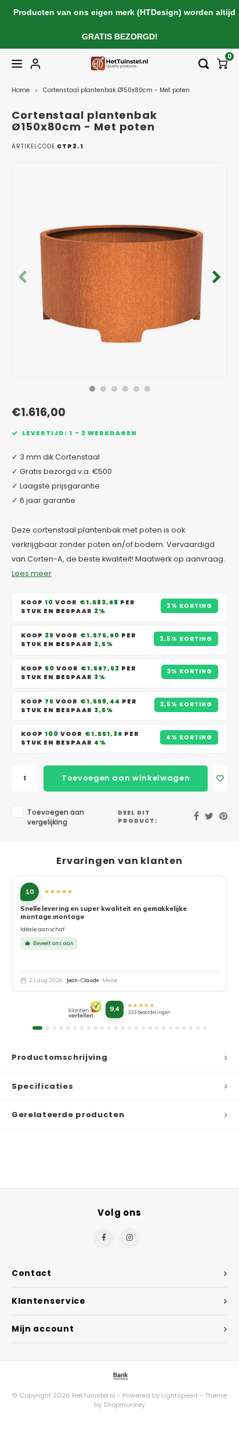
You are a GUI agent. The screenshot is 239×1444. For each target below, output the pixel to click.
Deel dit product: (138, 817)
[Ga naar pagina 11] (109, 1028)
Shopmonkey (124, 1404)
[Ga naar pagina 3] (54, 1028)
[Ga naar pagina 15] (136, 1028)
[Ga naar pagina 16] (143, 1028)
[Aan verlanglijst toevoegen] (220, 778)
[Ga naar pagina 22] (184, 1028)
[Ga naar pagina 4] (61, 1028)
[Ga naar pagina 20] (170, 1028)
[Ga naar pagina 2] (47, 1028)
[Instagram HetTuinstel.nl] (129, 1238)
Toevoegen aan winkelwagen (125, 777)
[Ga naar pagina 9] (95, 1028)
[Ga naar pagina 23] (191, 1028)
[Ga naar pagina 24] (198, 1028)
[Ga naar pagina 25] (205, 1028)
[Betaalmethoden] (119, 1375)
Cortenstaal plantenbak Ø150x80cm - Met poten (116, 90)
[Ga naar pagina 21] (177, 1028)
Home (21, 90)
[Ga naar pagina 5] (68, 1028)
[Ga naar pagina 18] (156, 1028)
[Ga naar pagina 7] (82, 1028)
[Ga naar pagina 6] (75, 1028)
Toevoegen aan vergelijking (55, 817)
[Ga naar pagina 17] (149, 1028)
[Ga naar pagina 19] (163, 1028)
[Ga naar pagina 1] (37, 1028)
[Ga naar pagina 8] (88, 1028)
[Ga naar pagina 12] (116, 1028)
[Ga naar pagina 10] (102, 1028)
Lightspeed (179, 1395)
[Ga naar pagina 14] (129, 1028)
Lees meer (32, 573)
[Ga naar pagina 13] (122, 1028)
